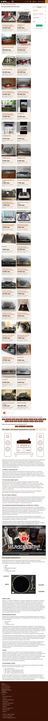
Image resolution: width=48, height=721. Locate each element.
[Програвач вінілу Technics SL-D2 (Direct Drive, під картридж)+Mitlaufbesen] (23, 327)
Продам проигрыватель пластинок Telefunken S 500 (8, 92)
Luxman (25, 419)
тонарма (30, 510)
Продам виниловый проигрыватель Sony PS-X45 (22, 292)
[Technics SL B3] (23, 105)
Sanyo (11, 421)
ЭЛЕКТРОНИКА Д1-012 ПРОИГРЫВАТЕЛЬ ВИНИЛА (8, 203)
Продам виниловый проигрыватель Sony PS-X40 (22, 270)
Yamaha (40, 421)
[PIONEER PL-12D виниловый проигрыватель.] (23, 17)
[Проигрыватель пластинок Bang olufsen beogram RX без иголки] (8, 216)
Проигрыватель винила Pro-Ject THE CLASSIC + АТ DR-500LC (8, 26)
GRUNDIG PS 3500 (6, 158)
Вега (17, 426)
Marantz (30, 419)
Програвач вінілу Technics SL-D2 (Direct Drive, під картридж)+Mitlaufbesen (23, 336)
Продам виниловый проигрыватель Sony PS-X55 (22, 248)
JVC (21, 419)
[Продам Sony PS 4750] (8, 61)
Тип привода (36, 18)
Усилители (4, 698)
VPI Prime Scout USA (21, 402)
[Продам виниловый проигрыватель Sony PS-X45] (23, 283)
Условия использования (7, 716)
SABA (44, 419)
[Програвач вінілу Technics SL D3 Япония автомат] (8, 327)
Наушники (4, 706)
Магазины (4, 711)
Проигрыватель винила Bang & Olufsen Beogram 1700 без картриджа (22, 226)
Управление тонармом (38, 14)
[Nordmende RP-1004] (23, 371)
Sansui (7, 421)
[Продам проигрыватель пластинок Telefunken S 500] (8, 83)
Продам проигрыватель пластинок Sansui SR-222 (7, 114)
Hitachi (17, 419)
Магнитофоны (5, 701)
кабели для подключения (33, 483)
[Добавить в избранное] (15, 31)
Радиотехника (22, 426)
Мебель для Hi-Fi (6, 709)
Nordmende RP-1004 (21, 379)
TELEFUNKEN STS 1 (6, 135)
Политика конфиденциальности (9, 717)
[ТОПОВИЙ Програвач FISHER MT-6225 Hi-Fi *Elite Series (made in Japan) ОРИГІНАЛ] (8, 349)
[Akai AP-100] (8, 372)
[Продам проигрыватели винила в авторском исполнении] (23, 39)
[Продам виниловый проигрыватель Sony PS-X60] (8, 283)
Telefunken (26, 421)
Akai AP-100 (5, 379)
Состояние (35, 11)
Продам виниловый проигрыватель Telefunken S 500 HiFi (8, 314)
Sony (15, 421)
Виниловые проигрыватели (8, 699)
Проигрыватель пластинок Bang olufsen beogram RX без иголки (8, 226)
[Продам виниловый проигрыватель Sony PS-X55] (23, 239)
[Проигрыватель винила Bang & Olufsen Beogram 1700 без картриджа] (23, 216)
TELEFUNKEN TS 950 (21, 135)
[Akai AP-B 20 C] (23, 349)
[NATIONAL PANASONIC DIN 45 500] (8, 172)
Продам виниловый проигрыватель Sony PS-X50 (8, 270)
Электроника (29, 426)
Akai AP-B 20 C (20, 357)
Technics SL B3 (20, 113)
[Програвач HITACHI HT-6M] (23, 172)
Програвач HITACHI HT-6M (23, 180)
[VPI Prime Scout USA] (23, 395)
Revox (40, 419)
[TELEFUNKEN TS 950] (23, 128)
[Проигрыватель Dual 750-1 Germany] (8, 395)
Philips (35, 419)
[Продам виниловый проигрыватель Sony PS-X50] (8, 261)
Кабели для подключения (7, 708)
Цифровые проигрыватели (7, 703)
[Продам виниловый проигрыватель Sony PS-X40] (23, 261)
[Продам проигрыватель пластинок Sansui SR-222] (8, 105)
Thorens (31, 421)
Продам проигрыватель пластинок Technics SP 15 (23, 92)
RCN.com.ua (6, 685)
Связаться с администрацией (8, 714)
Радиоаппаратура (6, 704)
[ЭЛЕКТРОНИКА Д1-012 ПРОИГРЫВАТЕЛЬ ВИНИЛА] (8, 194)
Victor (36, 421)
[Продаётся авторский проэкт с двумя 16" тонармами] (23, 61)
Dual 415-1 (4, 246)
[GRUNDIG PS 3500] (8, 150)
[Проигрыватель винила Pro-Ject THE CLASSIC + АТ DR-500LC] (8, 17)
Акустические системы (7, 696)
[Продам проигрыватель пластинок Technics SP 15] (23, 83)
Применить (40, 25)
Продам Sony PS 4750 (7, 69)
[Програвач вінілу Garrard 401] (8, 39)
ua (27, 1)
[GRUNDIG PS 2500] (23, 150)
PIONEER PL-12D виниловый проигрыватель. (21, 26)
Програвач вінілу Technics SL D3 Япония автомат (8, 336)
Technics (20, 421)
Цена (34, 22)
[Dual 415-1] (8, 238)
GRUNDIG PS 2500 (21, 158)
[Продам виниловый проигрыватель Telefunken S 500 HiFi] (8, 305)
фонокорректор (5, 484)
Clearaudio (8, 419)
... (10, 413)
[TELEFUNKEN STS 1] (9, 128)
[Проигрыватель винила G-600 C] (23, 194)
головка (34, 510)
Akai (3, 419)
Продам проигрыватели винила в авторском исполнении (22, 48)
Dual (13, 419)
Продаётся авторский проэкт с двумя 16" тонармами (22, 70)
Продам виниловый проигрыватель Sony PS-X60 (8, 292)
